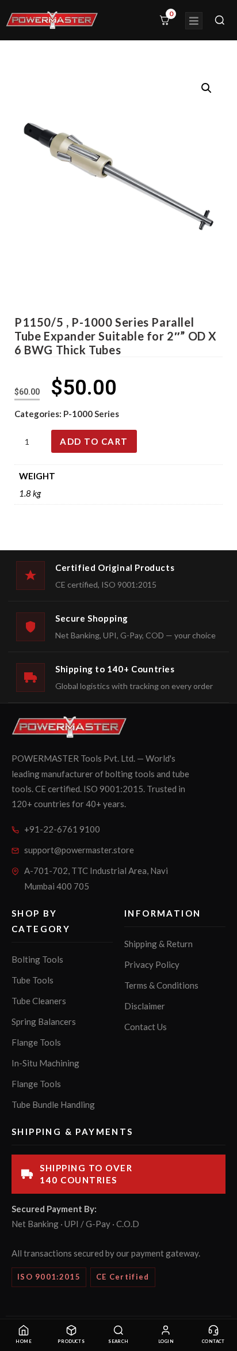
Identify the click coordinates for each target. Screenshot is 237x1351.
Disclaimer (144, 1006)
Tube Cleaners (39, 1001)
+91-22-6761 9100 (62, 829)
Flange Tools (36, 1042)
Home (24, 1341)
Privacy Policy (151, 964)
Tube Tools (32, 980)
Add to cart (94, 441)
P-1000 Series (91, 413)
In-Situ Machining (45, 1063)
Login (166, 1341)
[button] (206, 88)
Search (118, 1341)
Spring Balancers (44, 1021)
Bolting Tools (37, 959)
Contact (213, 1341)
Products (71, 1341)
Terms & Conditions (161, 985)
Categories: (38, 413)
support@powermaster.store (79, 850)
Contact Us (145, 1026)
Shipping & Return (158, 943)
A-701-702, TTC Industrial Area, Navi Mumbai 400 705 (96, 878)
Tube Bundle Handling (53, 1104)
